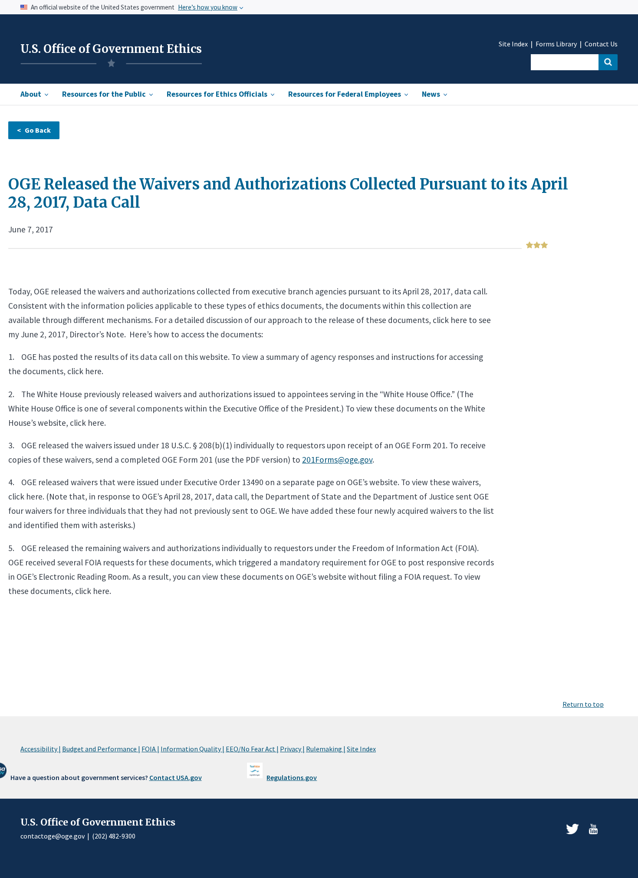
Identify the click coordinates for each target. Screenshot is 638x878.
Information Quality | (192, 748)
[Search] (608, 62)
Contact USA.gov (175, 777)
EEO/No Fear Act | (252, 748)
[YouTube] (593, 829)
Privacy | (292, 748)
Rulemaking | (325, 748)
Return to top (583, 704)
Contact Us (601, 44)
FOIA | (150, 748)
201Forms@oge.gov (337, 459)
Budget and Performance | (101, 748)
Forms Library (556, 44)
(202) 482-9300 (113, 836)
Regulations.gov (291, 777)
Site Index (513, 44)
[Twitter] (572, 829)
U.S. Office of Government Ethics (111, 49)
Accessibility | (40, 748)
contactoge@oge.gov (52, 836)
